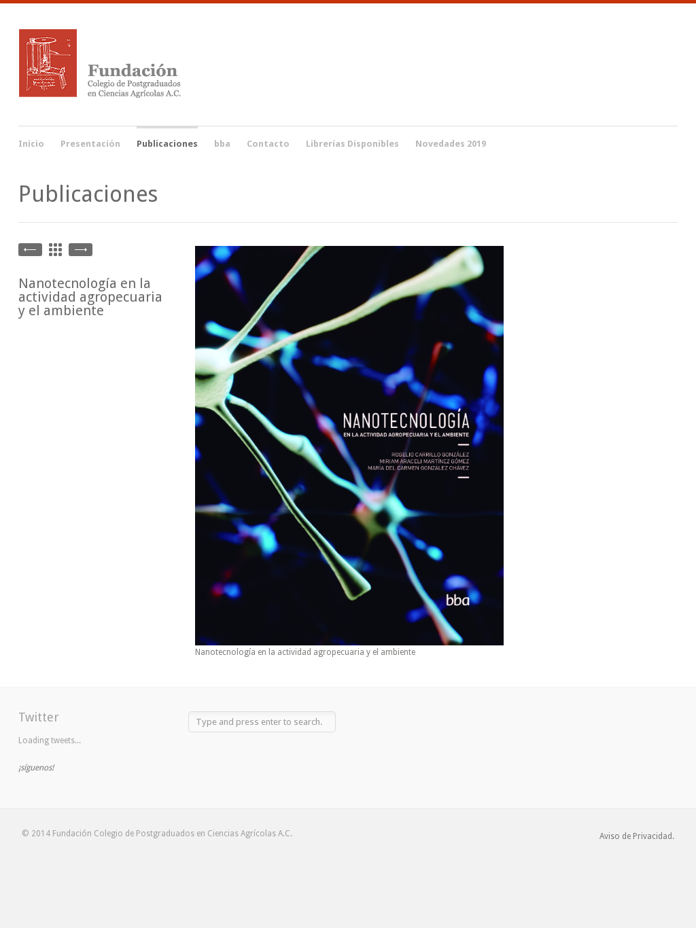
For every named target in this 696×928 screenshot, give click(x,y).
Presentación (90, 144)
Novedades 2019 (450, 144)
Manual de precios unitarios (30, 249)
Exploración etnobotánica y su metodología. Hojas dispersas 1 (80, 249)
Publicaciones (167, 142)
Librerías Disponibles (352, 144)
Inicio (31, 144)
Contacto (268, 144)
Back (55, 249)
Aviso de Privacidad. (636, 836)
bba (222, 144)
